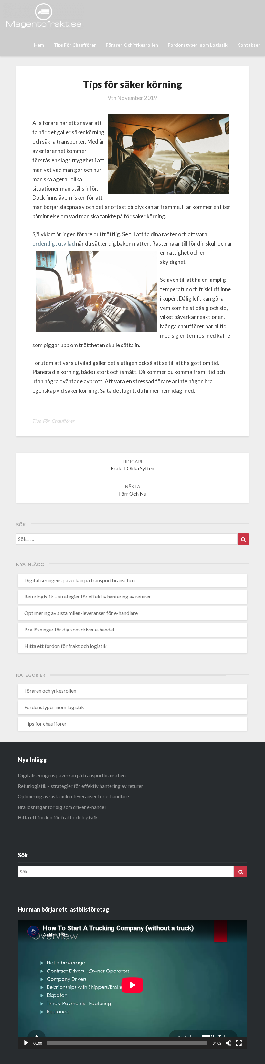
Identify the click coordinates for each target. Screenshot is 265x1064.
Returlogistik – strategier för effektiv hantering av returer (87, 596)
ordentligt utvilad (53, 243)
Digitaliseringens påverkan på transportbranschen (79, 580)
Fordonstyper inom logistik (198, 45)
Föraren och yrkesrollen (132, 45)
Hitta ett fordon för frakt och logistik (65, 646)
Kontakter (248, 45)
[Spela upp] (26, 1043)
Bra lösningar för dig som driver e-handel (69, 629)
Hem (39, 45)
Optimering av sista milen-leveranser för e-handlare (81, 613)
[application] (132, 984)
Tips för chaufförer (75, 45)
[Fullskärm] (239, 1043)
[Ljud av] (228, 1043)
